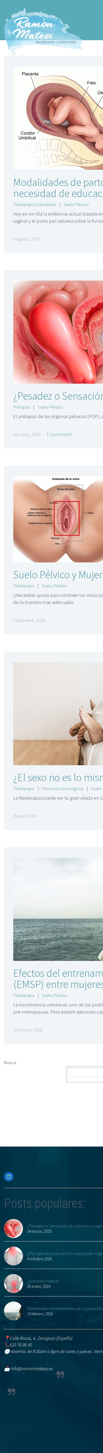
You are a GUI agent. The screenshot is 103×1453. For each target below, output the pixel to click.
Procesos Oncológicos (62, 788)
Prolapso (21, 407)
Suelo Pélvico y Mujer (57, 574)
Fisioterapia (23, 586)
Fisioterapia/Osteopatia (34, 204)
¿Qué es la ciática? (43, 1281)
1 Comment (59, 434)
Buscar (10, 1062)
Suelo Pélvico (76, 204)
